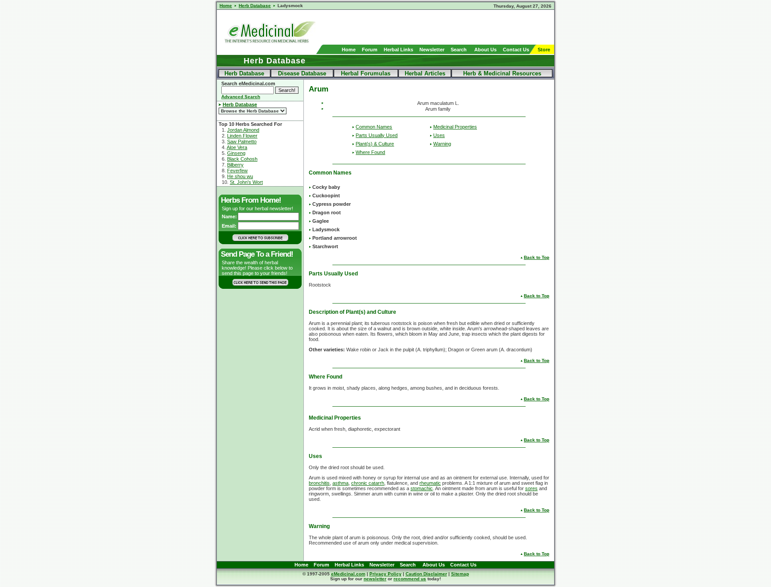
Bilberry (235, 164)
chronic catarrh (367, 483)
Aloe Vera (237, 147)
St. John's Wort (246, 182)
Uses (439, 135)
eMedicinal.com (348, 573)
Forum (369, 49)
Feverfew (237, 170)
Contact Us (516, 49)
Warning (442, 143)
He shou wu (240, 176)
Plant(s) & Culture (375, 143)
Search (459, 49)
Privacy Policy (385, 573)
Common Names (374, 126)
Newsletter (431, 49)
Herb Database (244, 73)
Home (349, 49)
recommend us (410, 578)
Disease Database (302, 73)
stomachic (421, 488)
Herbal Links (398, 49)
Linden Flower (242, 135)
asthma (340, 483)
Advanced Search (240, 96)
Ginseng (236, 153)
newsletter (375, 578)
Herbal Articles (425, 73)
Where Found (370, 152)
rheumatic (430, 483)
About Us (485, 49)
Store (544, 49)
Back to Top (536, 257)
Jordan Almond (243, 130)
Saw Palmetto (242, 141)
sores (531, 488)
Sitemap (460, 573)
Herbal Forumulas (365, 73)
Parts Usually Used (377, 135)
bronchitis (319, 483)
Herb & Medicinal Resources (502, 73)
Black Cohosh (242, 159)
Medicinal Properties (455, 126)
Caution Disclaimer (426, 573)
